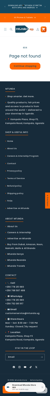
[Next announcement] (45, 7)
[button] (5, 29)
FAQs (10, 200)
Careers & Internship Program (23, 156)
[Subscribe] (42, 357)
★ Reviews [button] (47, 200)
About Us (12, 148)
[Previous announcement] (5, 7)
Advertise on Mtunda (18, 208)
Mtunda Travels (16, 266)
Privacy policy (14, 171)
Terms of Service (16, 178)
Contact (11, 163)
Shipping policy (15, 193)
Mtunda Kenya (15, 254)
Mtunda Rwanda (16, 260)
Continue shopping (25, 66)
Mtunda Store (21, 380)
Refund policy (14, 186)
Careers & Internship (19, 232)
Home (10, 141)
